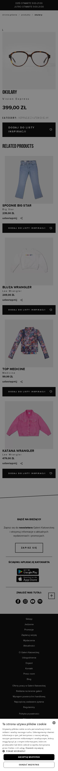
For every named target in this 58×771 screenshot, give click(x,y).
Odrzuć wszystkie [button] (29, 764)
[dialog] (29, 385)
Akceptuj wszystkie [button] (29, 757)
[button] (29, 751)
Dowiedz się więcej (34, 748)
